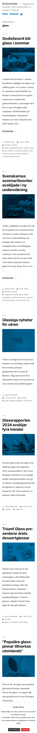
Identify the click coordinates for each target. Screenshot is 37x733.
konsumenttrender (21, 151)
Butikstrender (10, 3)
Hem (5, 13)
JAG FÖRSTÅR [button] (14, 729)
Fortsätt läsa (9, 130)
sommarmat (20, 300)
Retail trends (9, 142)
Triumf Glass (23, 622)
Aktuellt (8, 145)
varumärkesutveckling (10, 156)
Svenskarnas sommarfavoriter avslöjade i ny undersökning (17, 183)
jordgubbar (6, 297)
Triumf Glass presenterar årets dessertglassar (17, 533)
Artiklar (14, 145)
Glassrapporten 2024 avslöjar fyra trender (16, 425)
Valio (28, 300)
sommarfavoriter (8, 300)
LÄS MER (25, 729)
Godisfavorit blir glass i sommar (16, 40)
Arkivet (14, 13)
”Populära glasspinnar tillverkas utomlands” (17, 646)
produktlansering (21, 154)
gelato (26, 148)
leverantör (28, 401)
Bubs (7, 148)
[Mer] (21, 14)
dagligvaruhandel (16, 148)
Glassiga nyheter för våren (17, 322)
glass (31, 148)
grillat (26, 294)
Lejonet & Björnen (16, 401)
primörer (30, 297)
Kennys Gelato (7, 151)
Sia (21, 509)
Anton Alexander (11, 395)
